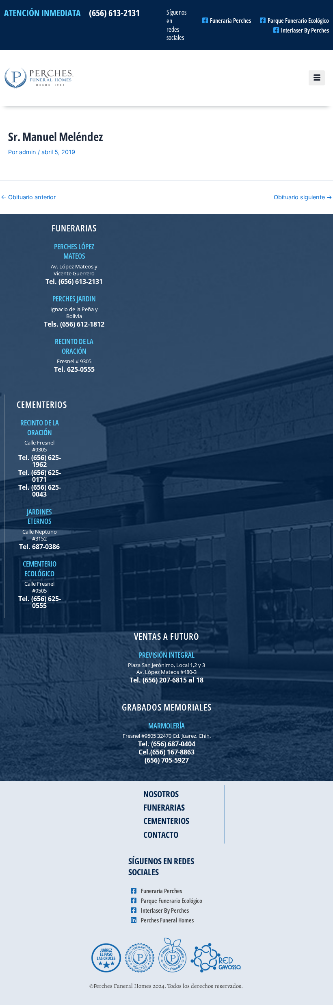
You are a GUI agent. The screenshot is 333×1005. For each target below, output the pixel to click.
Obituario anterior (28, 197)
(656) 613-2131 (114, 13)
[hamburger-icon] (317, 78)
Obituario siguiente (303, 197)
